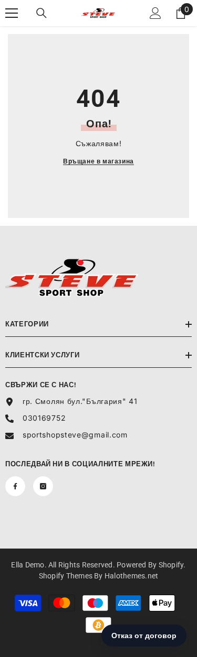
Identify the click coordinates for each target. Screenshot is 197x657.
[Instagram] (43, 486)
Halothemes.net (131, 576)
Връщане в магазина (98, 161)
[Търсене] (41, 13)
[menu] (11, 13)
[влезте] (155, 13)
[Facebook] (15, 486)
